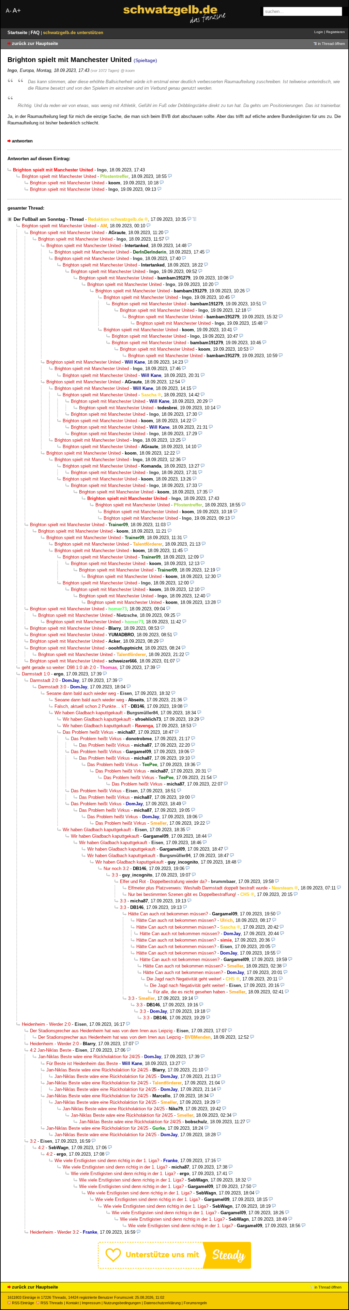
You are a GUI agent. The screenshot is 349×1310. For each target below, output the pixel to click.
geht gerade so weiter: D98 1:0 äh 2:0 (59, 667)
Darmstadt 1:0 (36, 673)
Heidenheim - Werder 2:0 (46, 1024)
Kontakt (72, 1303)
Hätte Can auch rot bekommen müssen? (168, 913)
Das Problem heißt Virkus (88, 732)
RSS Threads (52, 1303)
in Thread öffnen (331, 44)
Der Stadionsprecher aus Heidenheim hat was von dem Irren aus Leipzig (101, 1030)
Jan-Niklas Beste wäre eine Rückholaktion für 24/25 (89, 1056)
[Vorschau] (170, 176)
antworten (22, 140)
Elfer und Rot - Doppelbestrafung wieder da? (163, 881)
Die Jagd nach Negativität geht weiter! (184, 978)
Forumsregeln (195, 1303)
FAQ (36, 32)
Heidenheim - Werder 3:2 (54, 1232)
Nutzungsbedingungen (122, 1303)
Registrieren (335, 32)
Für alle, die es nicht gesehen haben (189, 991)
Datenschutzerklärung (162, 1303)
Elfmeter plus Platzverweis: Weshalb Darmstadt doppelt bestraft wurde (198, 887)
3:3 (115, 875)
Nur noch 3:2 (116, 868)
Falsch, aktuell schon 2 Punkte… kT (91, 706)
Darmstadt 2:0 (44, 680)
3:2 (33, 1141)
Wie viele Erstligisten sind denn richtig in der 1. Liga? (107, 1160)
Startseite (18, 32)
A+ (17, 10)
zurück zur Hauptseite (35, 43)
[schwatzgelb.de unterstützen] (174, 1267)
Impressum (91, 1303)
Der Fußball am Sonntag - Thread (49, 219)
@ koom (128, 70)
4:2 (41, 1147)
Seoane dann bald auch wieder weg (81, 693)
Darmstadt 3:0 (52, 686)
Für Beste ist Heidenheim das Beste (82, 1063)
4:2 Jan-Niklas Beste (50, 1050)
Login (318, 32)
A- (8, 11)
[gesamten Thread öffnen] (194, 219)
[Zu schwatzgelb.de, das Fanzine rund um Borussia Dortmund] (174, 14)
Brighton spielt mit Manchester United (59, 176)
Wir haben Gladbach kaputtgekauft (89, 712)
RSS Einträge (23, 1303)
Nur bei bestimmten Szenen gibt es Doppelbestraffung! (182, 894)
